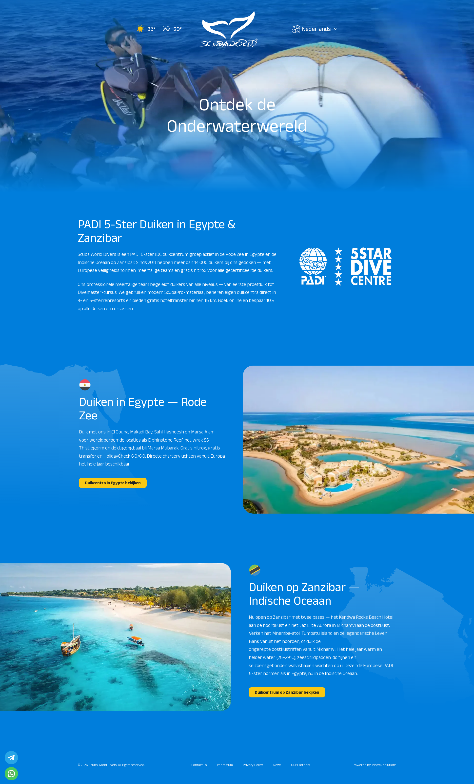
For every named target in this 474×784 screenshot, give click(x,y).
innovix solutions (384, 765)
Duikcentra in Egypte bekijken (113, 483)
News (277, 765)
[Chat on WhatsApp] (11, 773)
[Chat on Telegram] (11, 757)
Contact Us (199, 765)
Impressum (225, 765)
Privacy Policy (253, 765)
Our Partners (300, 765)
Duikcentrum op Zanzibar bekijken (287, 692)
